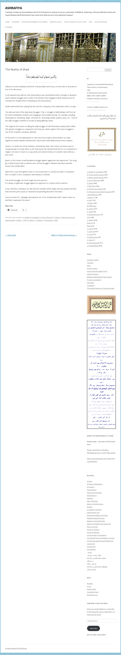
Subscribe (93, 628)
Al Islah (89, 481)
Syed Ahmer (91, 549)
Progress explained (94, 280)
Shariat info (91, 547)
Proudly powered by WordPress (16, 648)
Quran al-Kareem (93, 532)
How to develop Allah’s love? (75, 22)
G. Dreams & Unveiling (95, 189)
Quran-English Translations (96, 535)
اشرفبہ (89, 552)
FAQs (90, 22)
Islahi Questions (101, 22)
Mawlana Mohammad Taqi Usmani (34, 22)
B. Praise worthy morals (95, 175)
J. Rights (19, 220)
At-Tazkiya (90, 487)
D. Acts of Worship (46, 217)
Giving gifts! (10, 235)
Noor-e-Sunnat (92, 527)
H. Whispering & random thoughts (99, 192)
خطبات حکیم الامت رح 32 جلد (96, 558)
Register (90, 583)
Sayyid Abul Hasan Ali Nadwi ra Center (100, 538)
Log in (89, 586)
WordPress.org (92, 595)
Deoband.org (91, 495)
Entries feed (91, 589)
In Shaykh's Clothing (94, 510)
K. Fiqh (24, 220)
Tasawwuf (15, 22)
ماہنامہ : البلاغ (91, 564)
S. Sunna (90, 229)
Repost (89, 223)
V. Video (90, 240)
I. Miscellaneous (92, 195)
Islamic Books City (93, 512)
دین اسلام (90, 561)
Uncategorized (92, 237)
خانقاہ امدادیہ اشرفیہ (94, 555)
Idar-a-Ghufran (92, 501)
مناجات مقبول (91, 569)
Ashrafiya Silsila (56, 22)
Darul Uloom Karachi (94, 493)
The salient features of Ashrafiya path (100, 288)
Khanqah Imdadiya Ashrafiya (97, 515)
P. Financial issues (93, 214)
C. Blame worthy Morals (95, 178)
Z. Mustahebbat (92, 246)
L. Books (90, 203)
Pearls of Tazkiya (93, 530)
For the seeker (92, 268)
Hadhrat (90, 498)
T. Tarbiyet (38, 220)
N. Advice (31, 220)
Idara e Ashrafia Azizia (95, 504)
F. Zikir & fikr (91, 186)
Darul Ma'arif (91, 490)
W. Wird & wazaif (93, 243)
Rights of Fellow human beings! (64, 235)
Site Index (8, 27)
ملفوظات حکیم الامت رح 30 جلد (97, 566)
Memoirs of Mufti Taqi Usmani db (99, 524)
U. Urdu (89, 234)
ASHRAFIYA (13, 8)
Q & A (89, 217)
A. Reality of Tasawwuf (31, 217)
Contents (90, 263)
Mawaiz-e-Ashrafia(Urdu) (96, 521)
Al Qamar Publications (95, 484)
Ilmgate (89, 507)
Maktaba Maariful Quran (96, 518)
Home (7, 22)
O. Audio (90, 212)
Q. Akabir (90, 220)
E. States (57, 217)
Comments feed (92, 592)
